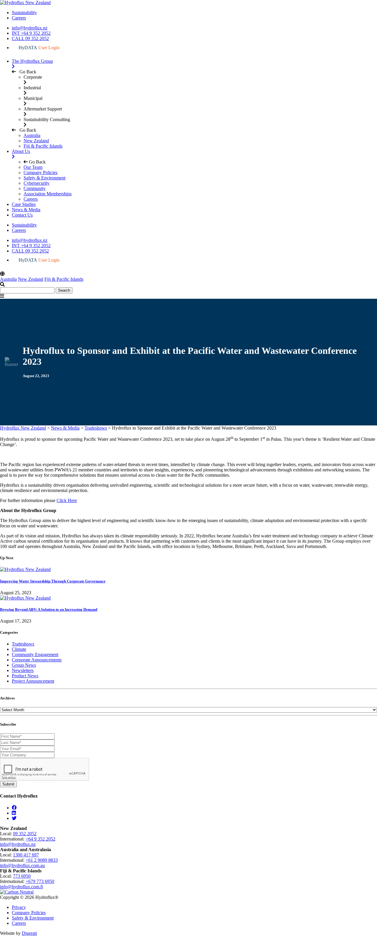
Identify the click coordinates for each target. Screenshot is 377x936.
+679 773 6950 (40, 881)
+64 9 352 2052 (40, 838)
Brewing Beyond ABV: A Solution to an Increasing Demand (48, 609)
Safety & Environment (33, 917)
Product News (25, 675)
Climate (19, 649)
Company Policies (29, 912)
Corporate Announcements (37, 659)
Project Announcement (33, 681)
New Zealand (36, 140)
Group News (24, 665)
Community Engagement (35, 654)
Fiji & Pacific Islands (43, 145)
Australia (32, 135)
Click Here (67, 500)
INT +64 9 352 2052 (31, 33)
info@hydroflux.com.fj (21, 886)
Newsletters (23, 670)
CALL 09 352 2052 (30, 38)
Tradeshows (23, 643)
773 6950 (22, 876)
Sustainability (24, 12)
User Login (39, 47)
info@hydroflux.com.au (22, 865)
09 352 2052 (25, 833)
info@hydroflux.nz (29, 27)
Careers (19, 17)
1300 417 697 (26, 854)
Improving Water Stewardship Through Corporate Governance (52, 581)
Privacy (19, 907)
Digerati (29, 933)
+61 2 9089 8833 (42, 860)
